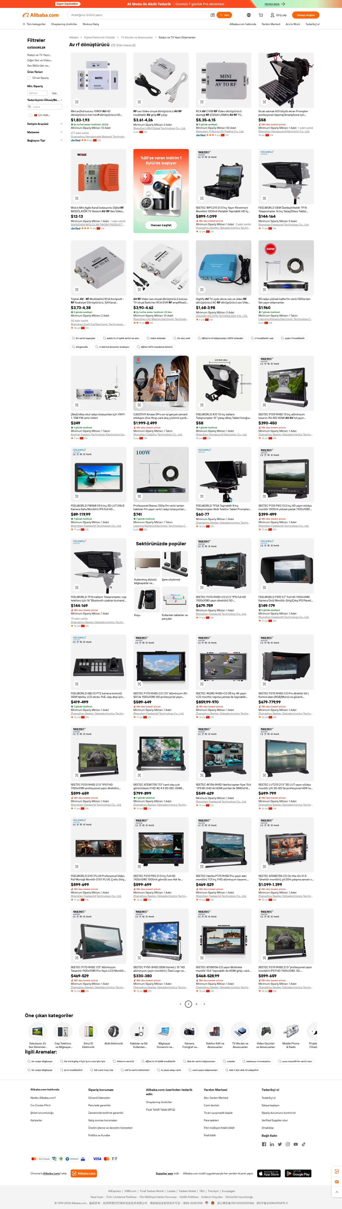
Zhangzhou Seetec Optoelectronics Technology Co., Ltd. (223, 227)
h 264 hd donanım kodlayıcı (114, 347)
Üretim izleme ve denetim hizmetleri (110, 1127)
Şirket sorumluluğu (42, 1112)
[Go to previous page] (180, 1004)
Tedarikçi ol (269, 1097)
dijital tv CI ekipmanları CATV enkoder (222, 338)
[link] (337, 1171)
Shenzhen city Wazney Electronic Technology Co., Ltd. (161, 319)
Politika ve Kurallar (99, 1135)
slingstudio (82, 347)
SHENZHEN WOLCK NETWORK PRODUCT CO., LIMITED (98, 224)
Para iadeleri (211, 1120)
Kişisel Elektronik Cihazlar (99, 37)
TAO (201, 1191)
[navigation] (45, 521)
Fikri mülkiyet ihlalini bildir (219, 1127)
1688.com (130, 1191)
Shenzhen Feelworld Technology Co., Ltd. (283, 224)
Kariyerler (36, 1120)
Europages (228, 1191)
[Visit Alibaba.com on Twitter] (279, 1144)
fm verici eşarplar (85, 338)
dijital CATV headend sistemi (157, 347)
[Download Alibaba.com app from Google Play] (298, 1173)
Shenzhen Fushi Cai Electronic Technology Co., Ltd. (98, 324)
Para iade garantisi (99, 1105)
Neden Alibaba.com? (43, 1097)
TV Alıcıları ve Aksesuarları (137, 37)
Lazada (171, 1191)
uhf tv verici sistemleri (137, 1070)
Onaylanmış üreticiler (159, 1102)
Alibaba (73, 37)
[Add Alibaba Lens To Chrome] (84, 1173)
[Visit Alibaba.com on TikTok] (303, 1144)
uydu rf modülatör (295, 338)
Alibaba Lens (51, 1173)
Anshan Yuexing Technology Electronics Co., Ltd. (98, 434)
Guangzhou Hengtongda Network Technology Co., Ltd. (98, 136)
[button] (212, 15)
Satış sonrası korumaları (102, 1120)
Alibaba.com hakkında (44, 1089)
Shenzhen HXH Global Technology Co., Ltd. (159, 128)
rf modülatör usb (264, 338)
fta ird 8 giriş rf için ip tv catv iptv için (84, 1061)
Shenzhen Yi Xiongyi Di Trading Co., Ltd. (220, 131)
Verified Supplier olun (275, 1120)
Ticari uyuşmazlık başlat (218, 1112)
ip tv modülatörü (73, 1070)
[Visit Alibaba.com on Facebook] (264, 1144)
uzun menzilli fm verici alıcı (297, 1061)
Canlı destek (211, 1105)
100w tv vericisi (125, 1061)
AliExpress (114, 1191)
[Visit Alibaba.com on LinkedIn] (272, 1144)
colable (231, 1061)
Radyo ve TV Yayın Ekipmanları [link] (177, 37)
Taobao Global (187, 1191)
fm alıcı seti (183, 338)
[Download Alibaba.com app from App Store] (269, 1173)
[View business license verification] (207, 1203)
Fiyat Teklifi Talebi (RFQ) (160, 1109)
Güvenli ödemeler (99, 1097)
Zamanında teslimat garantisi (105, 1112)
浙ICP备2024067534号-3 (272, 1203)
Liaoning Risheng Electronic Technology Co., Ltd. (286, 319)
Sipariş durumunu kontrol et (279, 1112)
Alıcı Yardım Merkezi (216, 1097)
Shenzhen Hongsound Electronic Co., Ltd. (284, 131)
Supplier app (164, 1173)
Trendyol (213, 1191)
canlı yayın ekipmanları (205, 1070)
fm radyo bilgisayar (42, 1061)
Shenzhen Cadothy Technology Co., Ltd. (157, 434)
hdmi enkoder (158, 338)
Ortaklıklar (268, 1127)
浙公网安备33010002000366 (235, 1203)
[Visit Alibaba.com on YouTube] (295, 1144)
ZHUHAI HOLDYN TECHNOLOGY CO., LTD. (222, 316)
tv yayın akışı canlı (171, 1070)
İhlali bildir (210, 1135)
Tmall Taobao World (151, 1191)
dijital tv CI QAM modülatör (160, 1061)
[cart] (262, 15)
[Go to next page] (204, 1004)
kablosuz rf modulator (258, 1061)
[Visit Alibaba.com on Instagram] (287, 1144)
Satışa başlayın (270, 1105)
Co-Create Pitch (40, 1105)
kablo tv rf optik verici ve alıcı (123, 338)
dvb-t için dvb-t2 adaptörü (243, 1070)
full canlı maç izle (103, 1070)
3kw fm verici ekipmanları (201, 1061)
